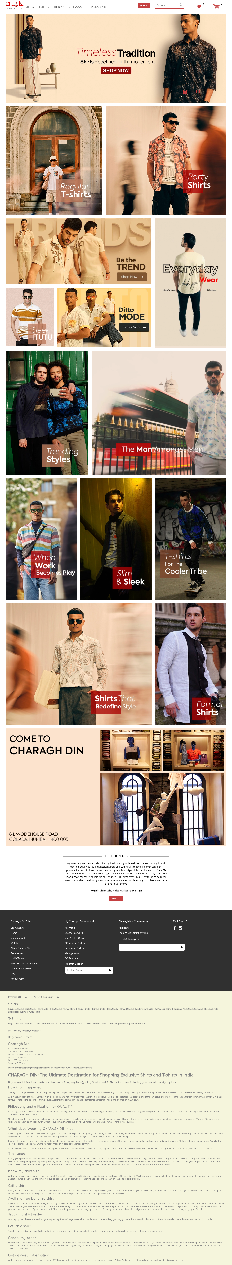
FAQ (13, 973)
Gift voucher (77, 6)
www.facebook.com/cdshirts (79, 1067)
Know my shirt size (24, 1171)
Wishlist (15, 943)
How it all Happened (25, 1087)
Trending (60, 6)
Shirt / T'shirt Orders (75, 937)
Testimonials (17, 953)
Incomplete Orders (74, 948)
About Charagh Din (20, 948)
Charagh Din (18, 1044)
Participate (124, 927)
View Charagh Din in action (24, 963)
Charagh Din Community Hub (133, 932)
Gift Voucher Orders (75, 943)
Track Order (97, 6)
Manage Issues (72, 953)
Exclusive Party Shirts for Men (188, 1009)
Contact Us (35, 1030)
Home (14, 932)
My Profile (70, 927)
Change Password (74, 932)
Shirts (30, 6)
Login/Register (18, 927)
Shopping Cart (18, 937)
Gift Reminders (72, 958)
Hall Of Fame (17, 958)
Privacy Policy (17, 978)
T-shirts (44, 6)
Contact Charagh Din (21, 968)
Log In (144, 5)
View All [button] (116, 898)
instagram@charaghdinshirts (34, 1067)
